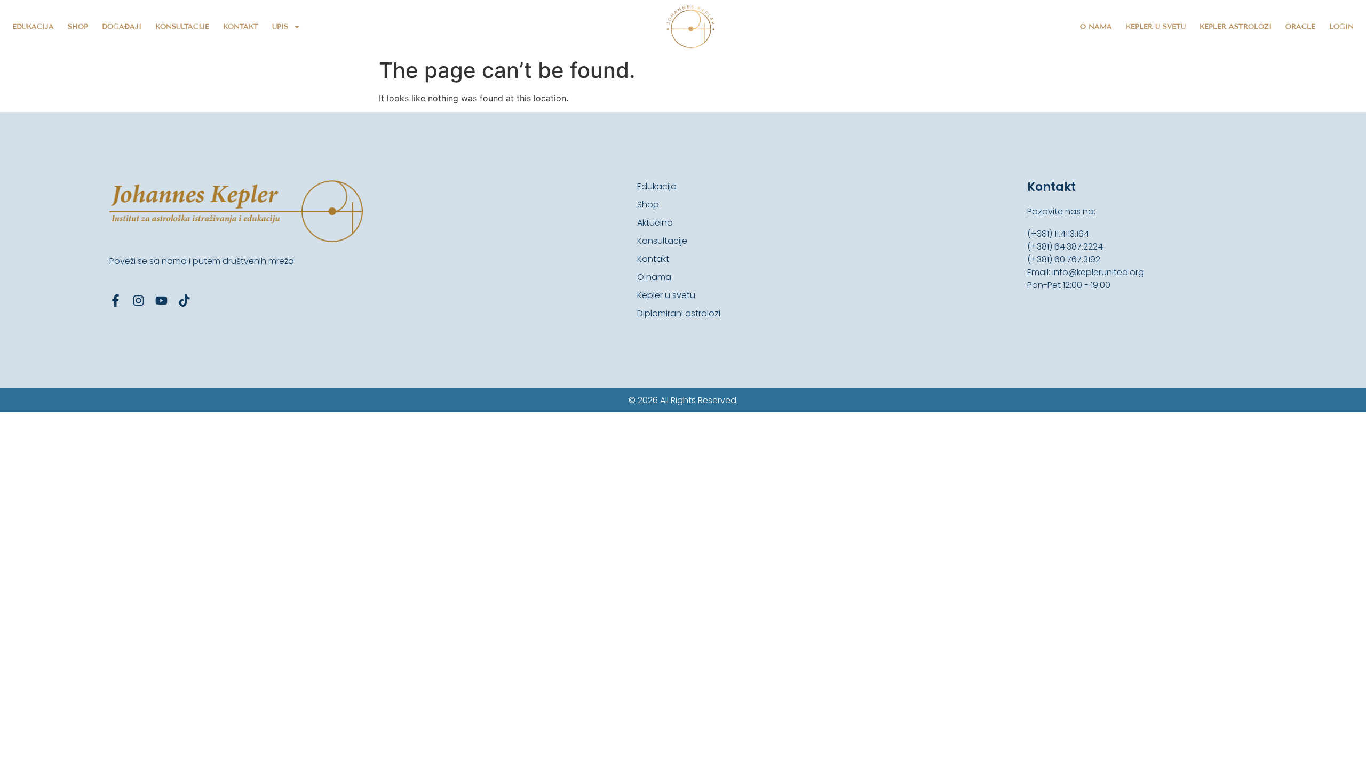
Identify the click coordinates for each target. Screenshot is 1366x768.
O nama (1096, 26)
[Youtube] (161, 300)
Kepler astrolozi (1236, 26)
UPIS (280, 26)
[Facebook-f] (115, 300)
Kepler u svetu (1156, 26)
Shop (78, 26)
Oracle (1300, 26)
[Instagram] (138, 300)
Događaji (121, 26)
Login (1341, 26)
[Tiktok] (184, 300)
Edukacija (33, 26)
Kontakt (240, 26)
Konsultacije (182, 26)
